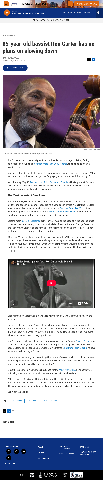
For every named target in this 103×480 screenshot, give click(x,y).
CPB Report (84, 447)
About (40, 447)
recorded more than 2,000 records (50, 163)
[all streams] (99, 13)
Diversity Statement (66, 454)
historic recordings (31, 221)
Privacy (41, 453)
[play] (7, 12)
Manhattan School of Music (62, 211)
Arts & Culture (9, 35)
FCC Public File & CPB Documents (88, 453)
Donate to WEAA (88, 4)
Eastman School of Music (72, 208)
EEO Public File (43, 458)
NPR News (33, 401)
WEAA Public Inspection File (64, 448)
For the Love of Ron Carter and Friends (49, 182)
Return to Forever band (75, 348)
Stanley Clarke (83, 341)
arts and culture (50, 401)
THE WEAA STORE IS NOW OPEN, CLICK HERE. (51, 20)
